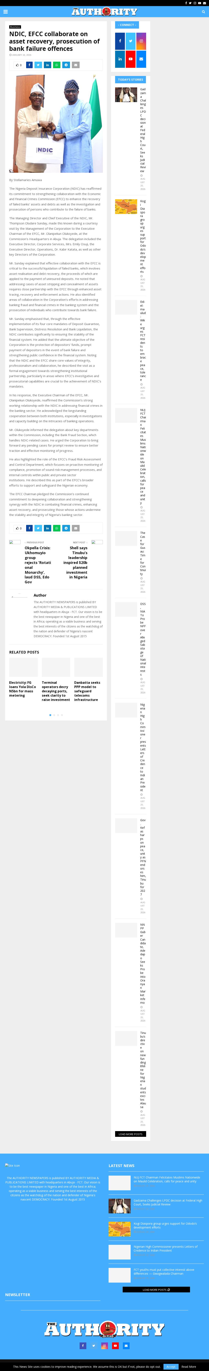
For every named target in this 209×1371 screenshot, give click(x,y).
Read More (188, 1366)
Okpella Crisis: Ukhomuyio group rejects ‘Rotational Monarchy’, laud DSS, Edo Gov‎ (38, 565)
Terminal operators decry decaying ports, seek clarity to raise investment (56, 691)
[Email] (126, 1345)
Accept (171, 1367)
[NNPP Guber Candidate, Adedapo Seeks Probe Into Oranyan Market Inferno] (126, 930)
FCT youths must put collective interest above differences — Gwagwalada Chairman (164, 1271)
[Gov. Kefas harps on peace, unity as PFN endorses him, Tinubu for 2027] (126, 825)
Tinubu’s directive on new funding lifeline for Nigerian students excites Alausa (143, 1070)
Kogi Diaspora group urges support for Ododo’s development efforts (143, 236)
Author (40, 595)
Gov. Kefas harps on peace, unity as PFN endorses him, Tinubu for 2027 (143, 857)
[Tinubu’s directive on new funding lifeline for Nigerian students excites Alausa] (126, 1038)
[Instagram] (104, 1345)
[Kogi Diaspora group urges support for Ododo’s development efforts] (126, 206)
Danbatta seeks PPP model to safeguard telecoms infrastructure (87, 691)
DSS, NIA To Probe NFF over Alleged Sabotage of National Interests (143, 639)
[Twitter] (93, 1345)
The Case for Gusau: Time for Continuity (143, 553)
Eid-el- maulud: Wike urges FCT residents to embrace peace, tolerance (143, 341)
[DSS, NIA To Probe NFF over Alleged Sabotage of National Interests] (126, 609)
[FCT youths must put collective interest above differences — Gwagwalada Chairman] (120, 1275)
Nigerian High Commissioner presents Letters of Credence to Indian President (143, 747)
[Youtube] (115, 1345)
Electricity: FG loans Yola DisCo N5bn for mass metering (22, 688)
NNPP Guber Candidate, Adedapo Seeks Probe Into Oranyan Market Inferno (143, 964)
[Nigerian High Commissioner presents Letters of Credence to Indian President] (126, 710)
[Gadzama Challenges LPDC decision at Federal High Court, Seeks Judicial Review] (126, 94)
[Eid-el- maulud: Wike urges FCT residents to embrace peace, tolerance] (126, 307)
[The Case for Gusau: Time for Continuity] (126, 538)
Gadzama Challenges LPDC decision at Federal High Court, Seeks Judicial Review (143, 130)
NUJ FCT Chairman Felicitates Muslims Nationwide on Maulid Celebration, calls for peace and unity (143, 456)
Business (15, 27)
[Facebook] (83, 1345)
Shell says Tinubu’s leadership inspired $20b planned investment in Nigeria (75, 562)
